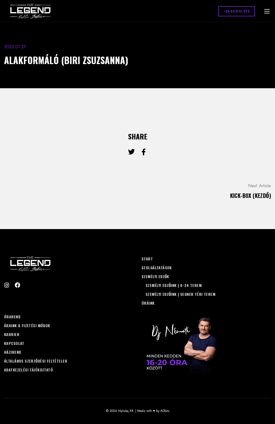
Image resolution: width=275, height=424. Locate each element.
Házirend (12, 352)
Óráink (148, 303)
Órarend (12, 316)
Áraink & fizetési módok (27, 325)
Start (147, 258)
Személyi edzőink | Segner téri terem (180, 294)
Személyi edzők (155, 276)
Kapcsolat (14, 343)
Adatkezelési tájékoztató (28, 370)
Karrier (11, 334)
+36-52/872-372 (236, 11)
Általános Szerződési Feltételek (35, 361)
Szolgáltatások (157, 267)
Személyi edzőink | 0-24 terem (174, 285)
